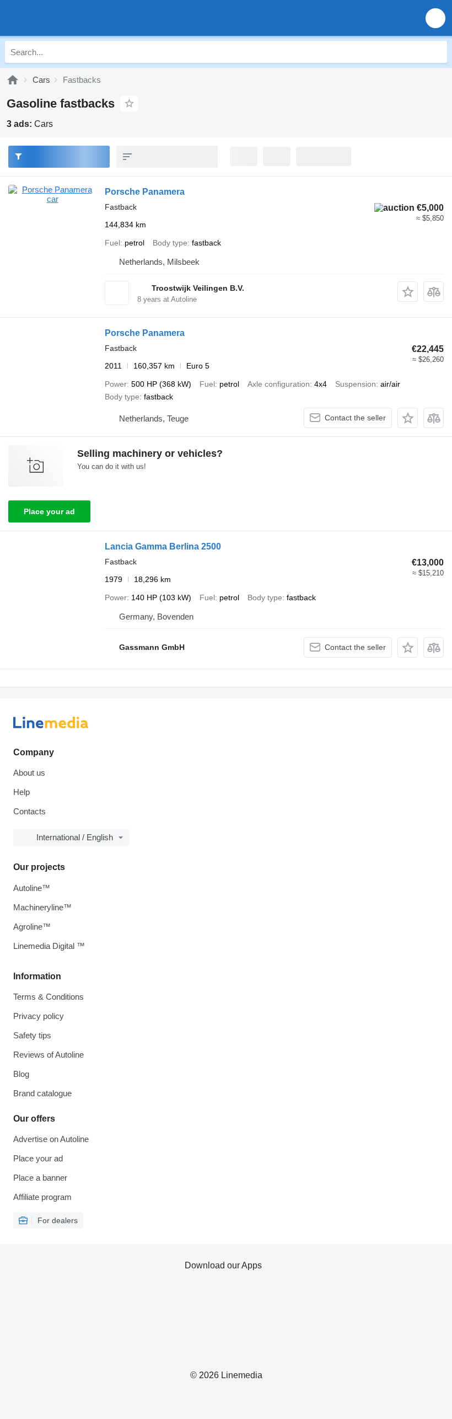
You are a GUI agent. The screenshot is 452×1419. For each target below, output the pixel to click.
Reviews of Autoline (48, 1054)
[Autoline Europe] (71, 18)
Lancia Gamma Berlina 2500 (163, 546)
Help (21, 792)
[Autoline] (13, 80)
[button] (435, 18)
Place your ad (49, 511)
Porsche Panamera (145, 191)
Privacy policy (38, 1016)
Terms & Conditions (48, 996)
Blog (21, 1074)
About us (29, 772)
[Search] (436, 52)
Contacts (29, 811)
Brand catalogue (42, 1093)
